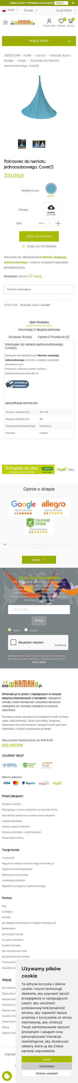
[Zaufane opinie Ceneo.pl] (29, 765)
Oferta (5, 1027)
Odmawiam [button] (46, 1066)
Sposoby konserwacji (14, 967)
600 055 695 (12, 745)
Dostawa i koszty (11, 804)
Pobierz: (24, 209)
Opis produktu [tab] (39, 322)
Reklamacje (8, 928)
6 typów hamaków (13, 939)
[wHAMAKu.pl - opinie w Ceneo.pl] (39, 526)
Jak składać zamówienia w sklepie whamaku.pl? (29, 922)
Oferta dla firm (10, 993)
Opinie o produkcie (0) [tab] (53, 337)
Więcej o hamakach (13, 1010)
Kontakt (28, 10)
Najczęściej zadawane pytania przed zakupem (28, 815)
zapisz (17, 630)
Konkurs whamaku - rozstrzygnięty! (21, 832)
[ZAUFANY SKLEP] (10, 765)
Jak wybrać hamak (12, 934)
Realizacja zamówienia (15, 874)
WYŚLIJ (39, 620)
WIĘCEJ (60, 3)
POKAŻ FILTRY (39, 41)
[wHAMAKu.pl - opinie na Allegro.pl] (54, 508)
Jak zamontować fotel (14, 950)
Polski (10, 10)
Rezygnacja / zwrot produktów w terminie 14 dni (29, 809)
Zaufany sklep (10, 1015)
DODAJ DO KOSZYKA (39, 236)
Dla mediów (9, 987)
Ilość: (19, 223)
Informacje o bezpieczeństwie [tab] (39, 329)
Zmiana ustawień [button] (47, 1073)
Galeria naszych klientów (16, 826)
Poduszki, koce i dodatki (35, 305)
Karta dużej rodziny (13, 837)
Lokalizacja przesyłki (13, 880)
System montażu (11, 945)
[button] (49, 22)
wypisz (34, 630)
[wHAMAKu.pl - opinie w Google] (24, 508)
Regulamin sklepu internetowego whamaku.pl (28, 863)
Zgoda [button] (47, 1059)
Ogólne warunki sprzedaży (17, 869)
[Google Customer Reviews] (49, 765)
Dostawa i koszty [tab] (20, 337)
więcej (37, 276)
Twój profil (8, 857)
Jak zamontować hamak (15, 956)
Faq (4, 906)
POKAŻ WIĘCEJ (39, 662)
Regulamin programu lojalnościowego (24, 885)
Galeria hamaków (12, 820)
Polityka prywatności (14, 1004)
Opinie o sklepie (11, 1032)
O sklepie (7, 911)
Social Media (64, 10)
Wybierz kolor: (30, 190)
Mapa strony (9, 1021)
